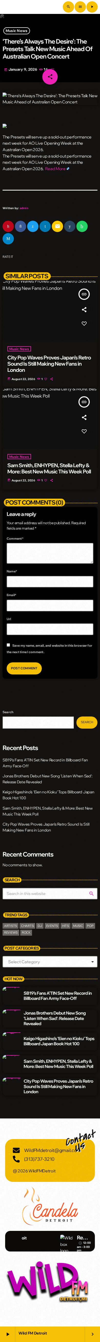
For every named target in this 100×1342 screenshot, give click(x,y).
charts (27, 926)
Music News (17, 31)
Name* (12, 571)
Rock (26, 932)
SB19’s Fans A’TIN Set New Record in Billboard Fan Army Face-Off (58, 996)
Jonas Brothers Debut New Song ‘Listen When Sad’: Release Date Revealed (55, 1018)
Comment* (15, 538)
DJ (40, 926)
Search (8, 712)
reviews (11, 932)
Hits (65, 926)
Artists (10, 926)
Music (78, 926)
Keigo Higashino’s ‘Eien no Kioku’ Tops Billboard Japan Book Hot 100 (59, 1041)
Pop (90, 926)
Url (9, 619)
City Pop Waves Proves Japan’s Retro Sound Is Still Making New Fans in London (49, 364)
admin (24, 208)
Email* (11, 595)
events (52, 926)
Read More (55, 168)
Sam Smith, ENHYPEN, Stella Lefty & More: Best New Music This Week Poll (49, 468)
